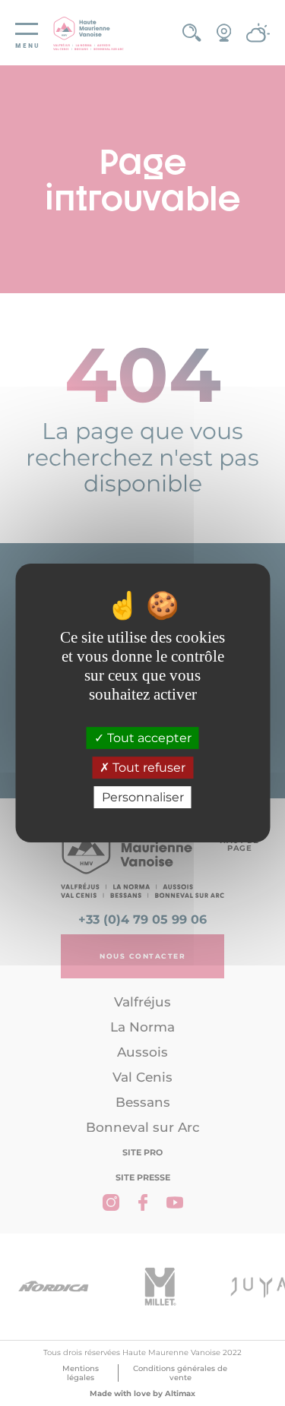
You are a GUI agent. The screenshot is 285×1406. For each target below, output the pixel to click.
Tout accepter (148, 738)
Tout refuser (147, 767)
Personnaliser (143, 797)
